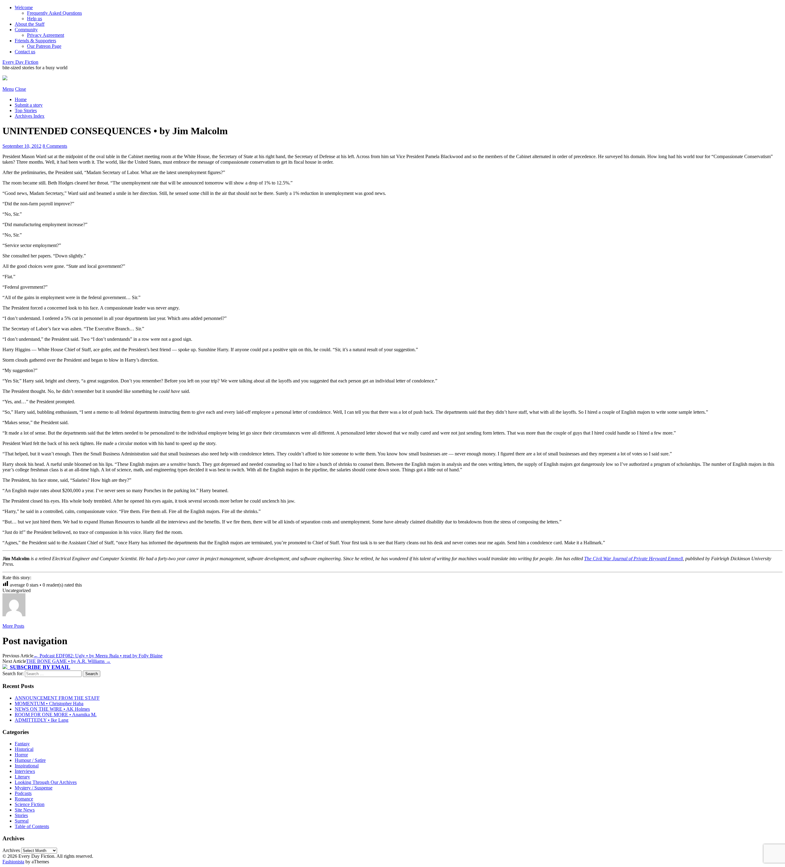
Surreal (22, 820)
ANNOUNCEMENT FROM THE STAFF (57, 698)
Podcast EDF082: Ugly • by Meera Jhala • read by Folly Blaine (98, 655)
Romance (24, 798)
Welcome (24, 7)
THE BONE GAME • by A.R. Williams (68, 661)
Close (20, 89)
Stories (21, 815)
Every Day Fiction (20, 62)
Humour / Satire (30, 760)
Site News (25, 809)
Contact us (25, 51)
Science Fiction (29, 804)
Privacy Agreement (45, 35)
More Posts (13, 626)
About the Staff (29, 24)
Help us (34, 18)
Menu (8, 89)
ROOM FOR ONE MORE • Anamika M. (56, 714)
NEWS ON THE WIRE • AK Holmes (52, 709)
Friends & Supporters (35, 40)
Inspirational (27, 765)
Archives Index (29, 116)
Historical (24, 749)
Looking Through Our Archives (46, 782)
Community (26, 29)
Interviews (25, 771)
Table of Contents (32, 826)
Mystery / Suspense (33, 787)
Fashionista (13, 861)
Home (21, 99)
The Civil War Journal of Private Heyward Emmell (633, 558)
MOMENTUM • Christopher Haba (49, 703)
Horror (21, 754)
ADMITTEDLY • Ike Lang (41, 720)
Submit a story (29, 105)
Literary (22, 776)
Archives (11, 850)
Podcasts (23, 793)
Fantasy (22, 743)
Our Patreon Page (44, 46)
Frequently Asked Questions (54, 13)
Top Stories (26, 110)
